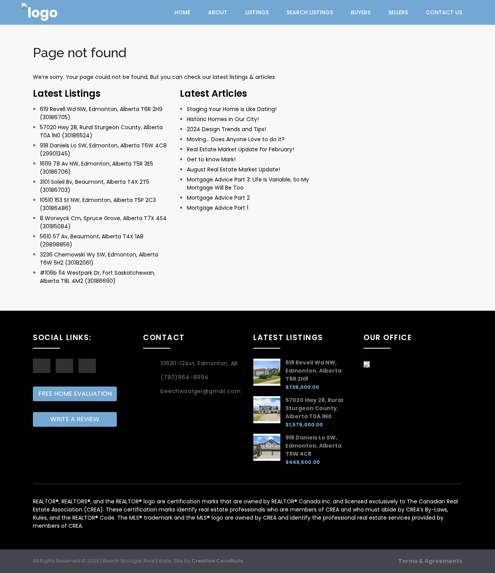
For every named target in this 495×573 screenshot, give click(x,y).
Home (182, 12)
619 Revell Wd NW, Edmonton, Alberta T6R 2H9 (313, 371)
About (217, 12)
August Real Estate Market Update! (233, 169)
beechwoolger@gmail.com (200, 391)
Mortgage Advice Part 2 (218, 198)
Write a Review (74, 419)
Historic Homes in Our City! (223, 119)
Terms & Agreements (430, 561)
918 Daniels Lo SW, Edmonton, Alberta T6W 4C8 (313, 446)
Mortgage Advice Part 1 (217, 208)
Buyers (360, 12)
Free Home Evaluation (75, 393)
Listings (257, 12)
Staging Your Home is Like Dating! (232, 109)
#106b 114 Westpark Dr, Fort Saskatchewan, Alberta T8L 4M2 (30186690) (97, 277)
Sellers (398, 12)
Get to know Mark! (211, 159)
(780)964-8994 (184, 377)
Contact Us (444, 12)
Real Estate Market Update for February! (240, 149)
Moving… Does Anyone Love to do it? (236, 139)
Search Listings (310, 12)
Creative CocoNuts (217, 560)
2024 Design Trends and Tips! (226, 129)
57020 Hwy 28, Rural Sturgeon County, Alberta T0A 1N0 (314, 408)
